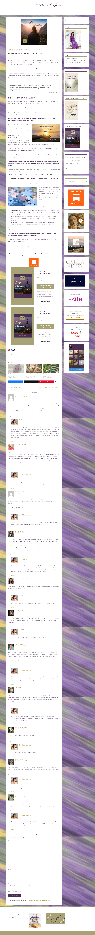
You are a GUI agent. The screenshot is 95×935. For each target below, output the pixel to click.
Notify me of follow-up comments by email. (19, 885)
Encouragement (12, 56)
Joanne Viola (18, 759)
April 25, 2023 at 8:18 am (21, 728)
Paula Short (18, 395)
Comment (11, 840)
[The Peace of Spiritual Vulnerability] (16, 368)
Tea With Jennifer (20, 727)
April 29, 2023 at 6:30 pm (25, 515)
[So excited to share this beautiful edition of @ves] (81, 362)
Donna (20, 419)
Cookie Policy (12, 925)
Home (9, 49)
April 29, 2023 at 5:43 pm (21, 445)
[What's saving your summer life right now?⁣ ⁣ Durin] (76, 362)
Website (10, 876)
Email (10, 869)
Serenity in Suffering (47, 5)
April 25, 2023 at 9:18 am (21, 689)
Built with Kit (45, 301)
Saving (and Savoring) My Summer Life (75, 157)
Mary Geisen (18, 644)
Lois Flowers (18, 531)
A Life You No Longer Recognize (74, 160)
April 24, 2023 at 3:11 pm (21, 796)
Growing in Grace (16, 49)
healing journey (31, 73)
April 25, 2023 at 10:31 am (21, 645)
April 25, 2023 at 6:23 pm (25, 745)
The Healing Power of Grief (72, 163)
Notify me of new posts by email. (16, 891)
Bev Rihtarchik (19, 444)
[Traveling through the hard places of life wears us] (71, 357)
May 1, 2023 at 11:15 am (24, 421)
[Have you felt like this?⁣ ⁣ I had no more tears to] (71, 352)
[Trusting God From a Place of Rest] (51, 368)
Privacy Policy (12, 921)
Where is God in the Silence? (73, 171)
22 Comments (21, 47)
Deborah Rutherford (21, 578)
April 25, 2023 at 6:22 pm (25, 815)
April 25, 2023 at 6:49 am (21, 760)
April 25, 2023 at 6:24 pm (25, 709)
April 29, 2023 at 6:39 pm (25, 474)
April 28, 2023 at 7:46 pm (21, 493)
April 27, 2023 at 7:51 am (25, 559)
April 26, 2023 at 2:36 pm (21, 580)
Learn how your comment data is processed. (39, 900)
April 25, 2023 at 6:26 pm (25, 670)
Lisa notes (18, 687)
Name (10, 862)
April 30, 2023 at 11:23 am (21, 396)
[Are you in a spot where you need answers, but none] (81, 352)
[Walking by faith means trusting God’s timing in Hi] (76, 352)
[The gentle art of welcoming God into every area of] (71, 362)
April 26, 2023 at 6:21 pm (21, 532)
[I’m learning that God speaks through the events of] (81, 357)
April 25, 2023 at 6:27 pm (25, 630)
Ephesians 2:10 (34, 183)
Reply (9, 416)
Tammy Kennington (20, 491)
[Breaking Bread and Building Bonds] (34, 368)
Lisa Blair (18, 610)
